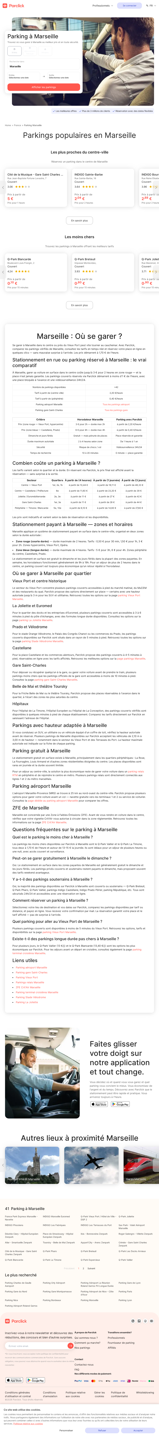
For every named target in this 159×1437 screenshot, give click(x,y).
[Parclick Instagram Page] (132, 1321)
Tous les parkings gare (116, 410)
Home (8, 125)
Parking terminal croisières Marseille (37, 992)
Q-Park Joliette (126, 1216)
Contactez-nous (84, 1364)
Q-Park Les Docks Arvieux (132, 1251)
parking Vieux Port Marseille (59, 932)
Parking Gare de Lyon (130, 1282)
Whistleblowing (145, 1392)
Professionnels (116, 1337)
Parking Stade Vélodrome (31, 997)
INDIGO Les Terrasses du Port (96, 1225)
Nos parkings (82, 1347)
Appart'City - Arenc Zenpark (95, 1242)
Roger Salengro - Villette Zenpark (136, 1233)
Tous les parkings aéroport (116, 404)
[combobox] (46, 66)
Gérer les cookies (99, 1394)
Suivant (91, 1268)
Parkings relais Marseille (30, 982)
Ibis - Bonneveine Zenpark (94, 1233)
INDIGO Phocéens (14, 1225)
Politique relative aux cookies (28, 1423)
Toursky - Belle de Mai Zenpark (59, 1242)
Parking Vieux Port (27, 977)
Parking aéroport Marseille (31, 967)
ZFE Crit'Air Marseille (54, 822)
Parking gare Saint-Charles (31, 972)
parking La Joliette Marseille (35, 620)
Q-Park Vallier (126, 1260)
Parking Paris (125, 1291)
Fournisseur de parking (121, 1342)
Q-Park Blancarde (14, 1260)
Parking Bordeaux (52, 1300)
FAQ (77, 1369)
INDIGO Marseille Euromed (56, 1216)
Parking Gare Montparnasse (57, 1291)
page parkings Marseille (131, 658)
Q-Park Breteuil (88, 1251)
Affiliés (112, 1347)
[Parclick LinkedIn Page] (139, 1321)
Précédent (69, 1268)
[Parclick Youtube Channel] (151, 1321)
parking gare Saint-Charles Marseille (55, 679)
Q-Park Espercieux (90, 1260)
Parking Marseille (33, 125)
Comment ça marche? (87, 1342)
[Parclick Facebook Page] (145, 1321)
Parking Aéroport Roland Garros (21, 1305)
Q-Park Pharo (50, 1251)
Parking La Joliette (27, 1002)
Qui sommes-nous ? (86, 1337)
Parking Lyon (125, 1300)
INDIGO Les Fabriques (54, 1225)
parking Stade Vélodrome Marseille (42, 641)
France (17, 125)
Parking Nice (11, 1300)
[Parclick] (13, 5)
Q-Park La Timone (52, 1260)
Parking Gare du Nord (16, 1291)
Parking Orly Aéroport (54, 1282)
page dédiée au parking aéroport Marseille (53, 800)
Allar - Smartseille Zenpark (18, 1242)
